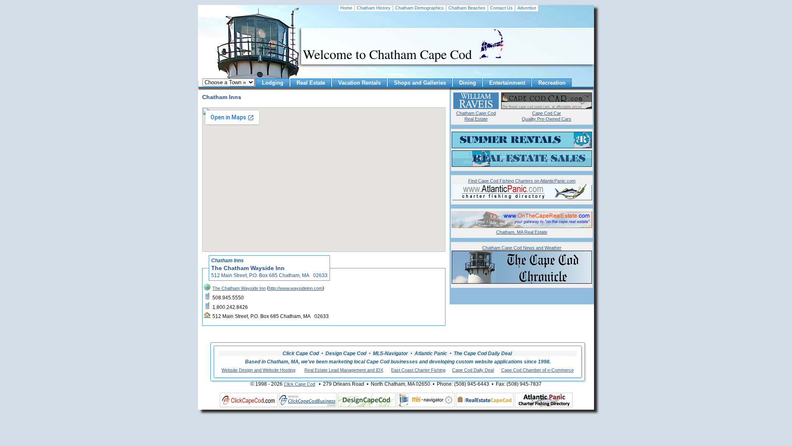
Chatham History (374, 7)
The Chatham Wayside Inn (239, 288)
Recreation (552, 83)
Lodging (272, 83)
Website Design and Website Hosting (258, 370)
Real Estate (311, 83)
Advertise (526, 7)
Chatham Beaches (467, 7)
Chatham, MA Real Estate (521, 232)
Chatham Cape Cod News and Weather (521, 247)
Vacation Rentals (359, 83)
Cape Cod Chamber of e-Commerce (537, 370)
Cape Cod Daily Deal (473, 370)
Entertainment (507, 83)
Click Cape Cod (299, 384)
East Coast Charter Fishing (418, 370)
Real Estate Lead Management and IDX (343, 370)
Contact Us (501, 7)
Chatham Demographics (419, 7)
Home (346, 7)
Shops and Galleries (420, 83)
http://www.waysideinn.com (296, 288)
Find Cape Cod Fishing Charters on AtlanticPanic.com (521, 180)
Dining (467, 83)
